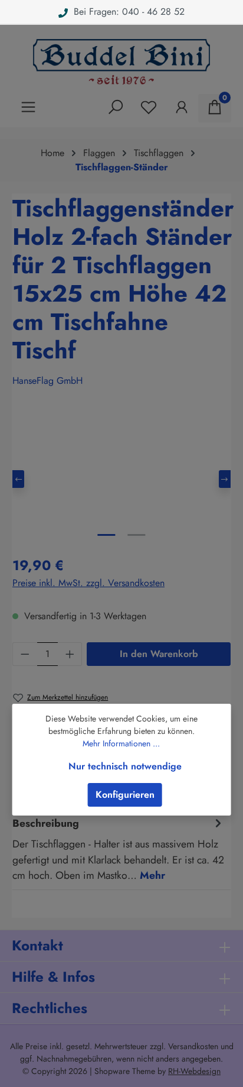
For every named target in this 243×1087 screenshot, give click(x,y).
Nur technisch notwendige (125, 766)
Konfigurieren (125, 794)
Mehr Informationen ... (121, 743)
